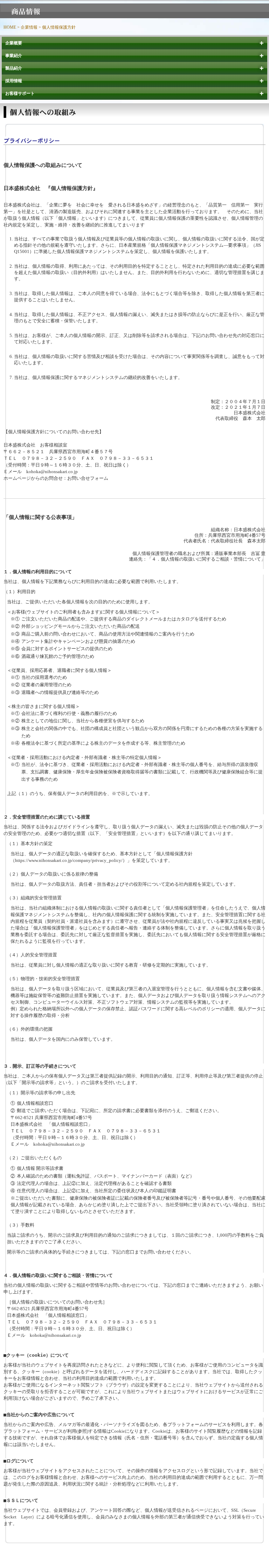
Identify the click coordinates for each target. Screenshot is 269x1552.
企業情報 (29, 27)
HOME (10, 27)
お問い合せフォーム (87, 478)
